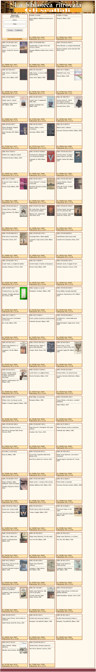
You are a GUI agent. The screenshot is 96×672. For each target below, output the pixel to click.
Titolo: (15, 24)
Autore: (15, 20)
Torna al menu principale (14, 39)
